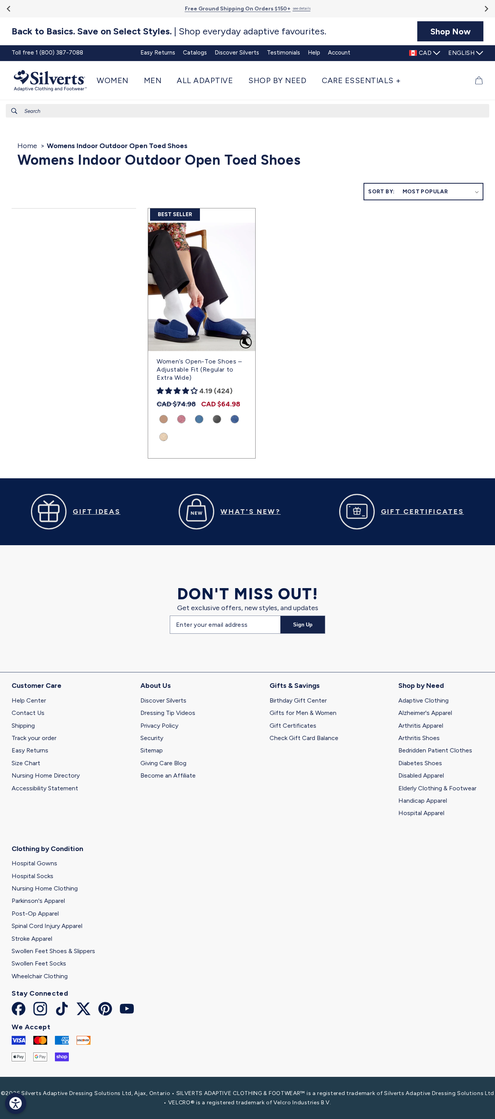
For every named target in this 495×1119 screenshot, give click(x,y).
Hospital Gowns (34, 863)
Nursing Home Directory (46, 775)
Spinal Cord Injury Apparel (47, 926)
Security (151, 738)
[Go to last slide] (9, 8)
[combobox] (247, 111)
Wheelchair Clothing (40, 976)
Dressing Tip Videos (167, 712)
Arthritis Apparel (420, 725)
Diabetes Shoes (420, 763)
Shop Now (450, 31)
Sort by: (381, 191)
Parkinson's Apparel (38, 900)
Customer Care (36, 685)
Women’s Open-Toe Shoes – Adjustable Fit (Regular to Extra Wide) (199, 369)
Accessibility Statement (45, 788)
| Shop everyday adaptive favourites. (169, 31)
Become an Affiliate (168, 775)
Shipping (23, 725)
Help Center (29, 700)
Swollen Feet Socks (39, 963)
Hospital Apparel (421, 813)
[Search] (14, 111)
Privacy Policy (159, 725)
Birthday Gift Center (298, 700)
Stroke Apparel (32, 938)
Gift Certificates (293, 725)
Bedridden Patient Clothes (435, 750)
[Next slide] (486, 8)
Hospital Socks (32, 876)
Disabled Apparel (421, 775)
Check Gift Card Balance (304, 738)
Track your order (34, 738)
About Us (155, 685)
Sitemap (151, 750)
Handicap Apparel (422, 800)
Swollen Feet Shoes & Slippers (53, 951)
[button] (116, 80)
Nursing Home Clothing (45, 888)
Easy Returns (30, 750)
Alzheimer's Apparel (425, 712)
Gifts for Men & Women (303, 712)
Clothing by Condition (47, 848)
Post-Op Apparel (35, 913)
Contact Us (28, 712)
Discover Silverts (163, 700)
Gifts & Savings (295, 685)
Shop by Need (421, 685)
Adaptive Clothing (423, 700)
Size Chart (26, 763)
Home (27, 146)
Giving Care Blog (163, 763)
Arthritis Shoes (419, 738)
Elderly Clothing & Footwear (437, 788)
